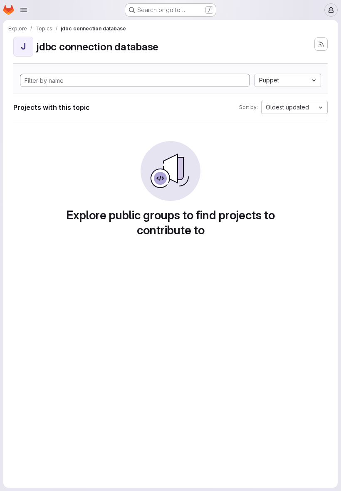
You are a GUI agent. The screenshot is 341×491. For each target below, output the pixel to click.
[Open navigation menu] (23, 10)
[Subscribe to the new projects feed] (321, 44)
